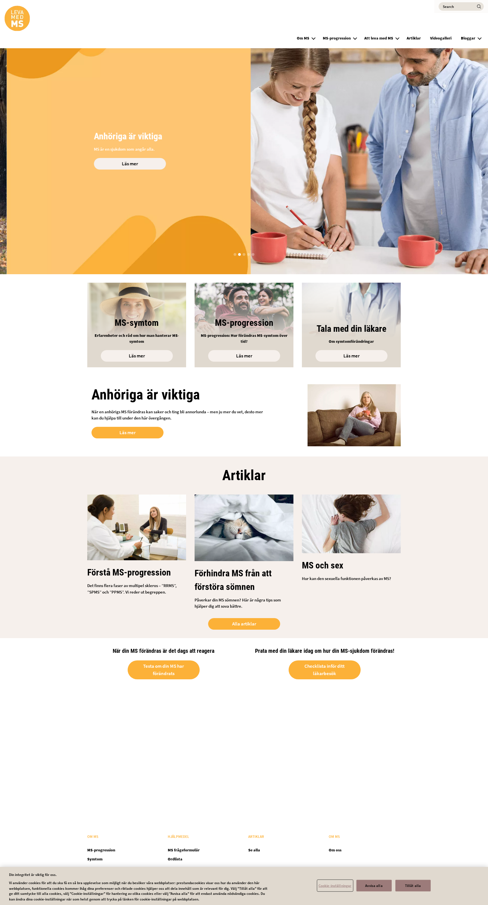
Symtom (95, 859)
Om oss (335, 850)
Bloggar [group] (468, 38)
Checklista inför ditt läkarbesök (324, 669)
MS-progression (337, 38)
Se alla (254, 850)
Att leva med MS (378, 38)
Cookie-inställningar (335, 885)
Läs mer (123, 164)
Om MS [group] (303, 38)
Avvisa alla (373, 885)
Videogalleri (441, 38)
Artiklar (414, 38)
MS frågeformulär (184, 850)
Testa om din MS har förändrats (163, 669)
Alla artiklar (244, 624)
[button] (313, 37)
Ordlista (175, 859)
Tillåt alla (413, 885)
